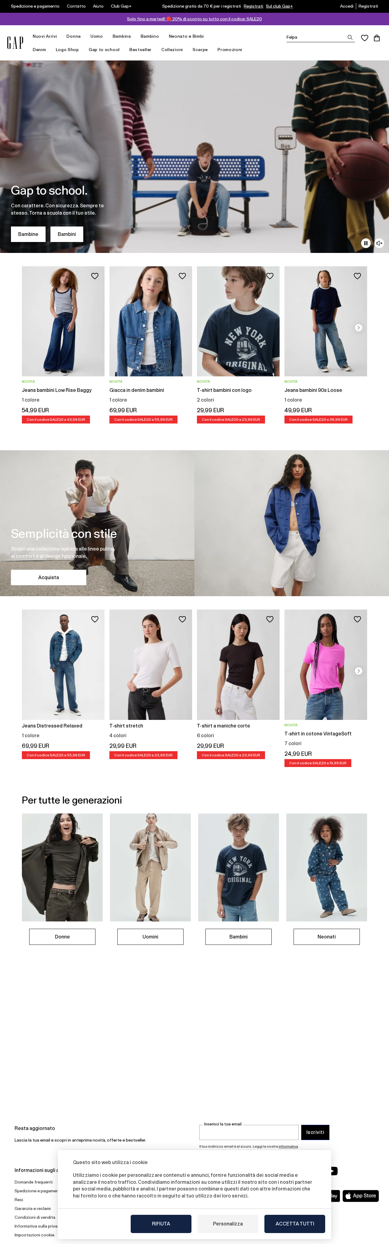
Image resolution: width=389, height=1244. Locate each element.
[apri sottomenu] (60, 36)
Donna (74, 36)
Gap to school (104, 49)
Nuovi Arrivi (45, 36)
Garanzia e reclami (33, 1208)
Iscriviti (315, 1132)
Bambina (122, 36)
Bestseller (140, 49)
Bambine (28, 234)
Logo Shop (67, 49)
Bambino (150, 36)
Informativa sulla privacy (38, 1226)
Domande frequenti (34, 1182)
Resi (19, 1199)
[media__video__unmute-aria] (379, 243)
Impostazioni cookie (34, 1234)
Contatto (76, 6)
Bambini (67, 234)
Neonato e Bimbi (186, 36)
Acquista (48, 577)
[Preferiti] (364, 38)
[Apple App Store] (361, 1196)
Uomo (97, 36)
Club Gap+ (121, 6)
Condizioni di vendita (35, 1217)
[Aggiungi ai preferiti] (95, 276)
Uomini (150, 937)
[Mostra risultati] (350, 37)
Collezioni (172, 49)
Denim (39, 49)
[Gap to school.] (194, 156)
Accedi (346, 6)
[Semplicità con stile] (194, 523)
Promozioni (230, 49)
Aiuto (98, 6)
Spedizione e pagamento (35, 6)
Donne (62, 937)
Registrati (253, 6)
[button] (358, 327)
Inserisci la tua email (223, 1124)
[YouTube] (332, 1171)
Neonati (327, 937)
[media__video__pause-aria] (366, 243)
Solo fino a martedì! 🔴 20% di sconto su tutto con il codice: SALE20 (194, 18)
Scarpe (200, 49)
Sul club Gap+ (279, 6)
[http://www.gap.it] (15, 42)
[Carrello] (376, 38)
